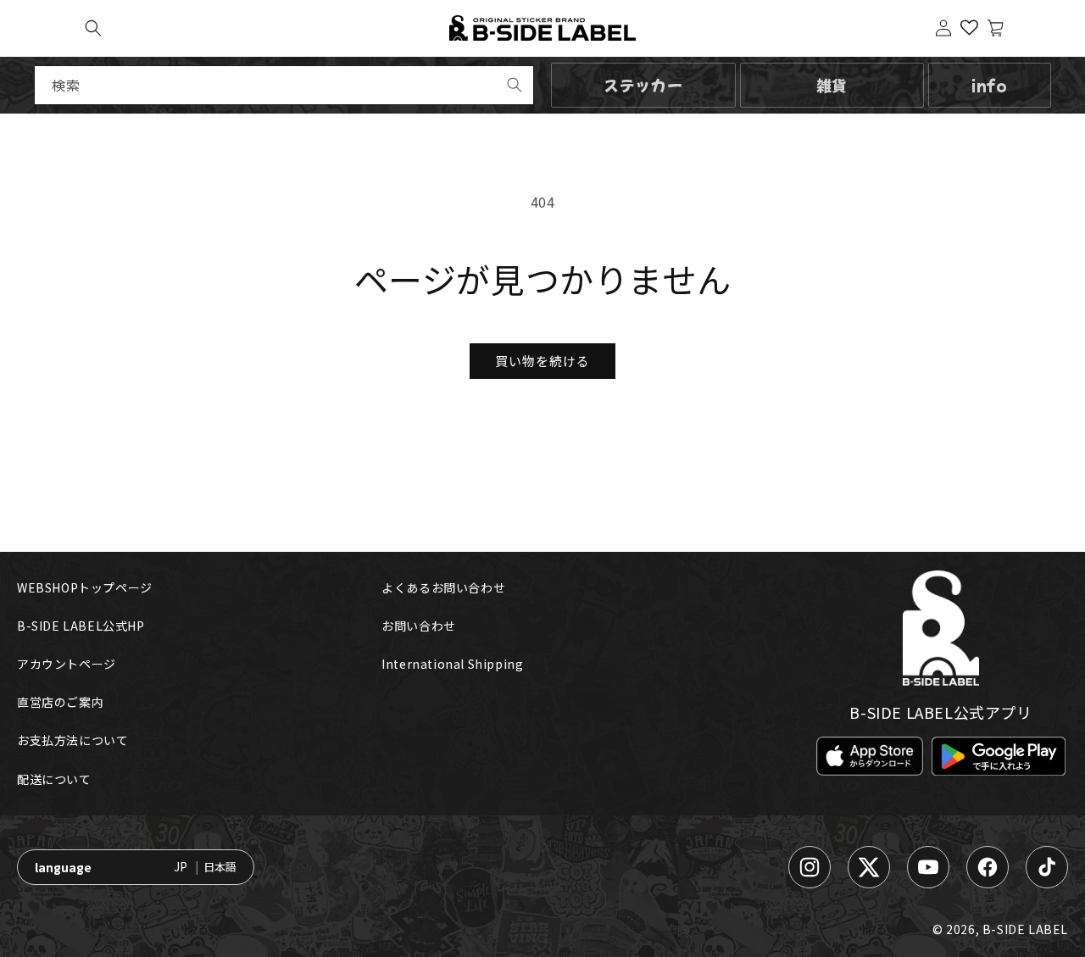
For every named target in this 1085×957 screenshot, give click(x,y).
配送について (54, 779)
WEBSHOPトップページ (85, 587)
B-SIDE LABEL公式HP (81, 625)
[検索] (514, 84)
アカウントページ (66, 663)
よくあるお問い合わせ (443, 587)
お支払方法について (72, 740)
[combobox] (284, 85)
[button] (93, 28)
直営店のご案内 (60, 701)
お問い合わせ (418, 625)
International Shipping (452, 663)
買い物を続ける (542, 361)
